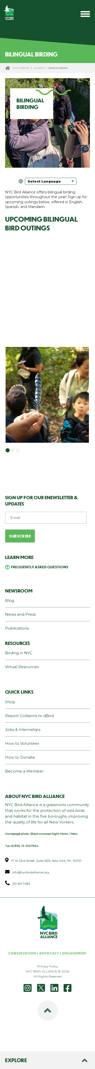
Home (7, 68)
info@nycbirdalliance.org (30, 872)
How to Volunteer (22, 743)
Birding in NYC (18, 652)
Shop (10, 701)
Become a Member (24, 771)
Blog (9, 600)
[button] (8, 450)
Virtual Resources (22, 666)
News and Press (20, 614)
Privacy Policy (47, 966)
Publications (17, 628)
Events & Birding (21, 68)
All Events (39, 68)
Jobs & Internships (22, 729)
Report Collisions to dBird (29, 715)
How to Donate (20, 757)
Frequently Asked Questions (39, 567)
